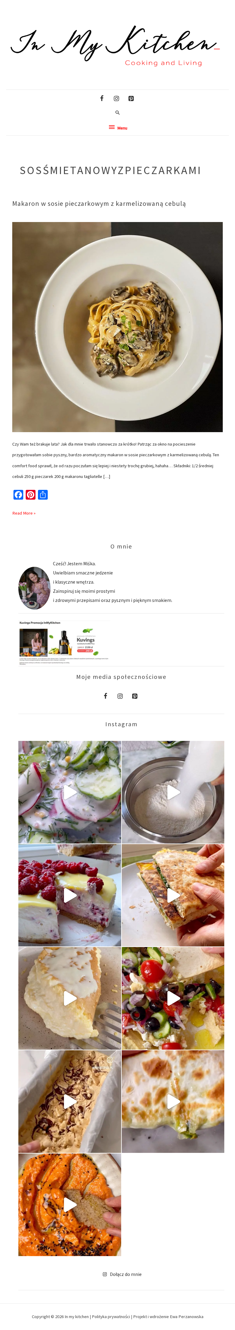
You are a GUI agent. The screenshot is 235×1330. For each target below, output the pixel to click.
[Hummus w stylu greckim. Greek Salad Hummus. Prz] (173, 998)
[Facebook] (101, 98)
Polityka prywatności (111, 1316)
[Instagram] (116, 98)
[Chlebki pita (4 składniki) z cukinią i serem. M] (173, 1101)
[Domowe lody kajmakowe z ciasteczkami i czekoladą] (69, 1101)
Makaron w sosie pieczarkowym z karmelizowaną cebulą (99, 203)
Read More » (23, 512)
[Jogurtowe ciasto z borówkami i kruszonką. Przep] (173, 792)
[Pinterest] (131, 98)
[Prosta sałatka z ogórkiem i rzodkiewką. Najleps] (69, 792)
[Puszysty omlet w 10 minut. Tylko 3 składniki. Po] (69, 998)
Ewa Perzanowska (186, 1316)
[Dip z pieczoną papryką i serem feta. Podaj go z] (69, 1204)
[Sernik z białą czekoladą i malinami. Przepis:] (69, 895)
